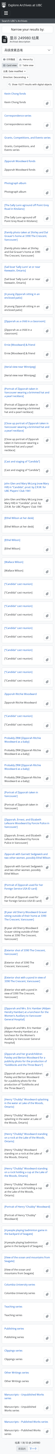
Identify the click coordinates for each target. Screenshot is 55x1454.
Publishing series (14, 1328)
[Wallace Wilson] (13, 562)
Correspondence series (17, 115)
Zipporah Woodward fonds (19, 161)
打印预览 (10, 59)
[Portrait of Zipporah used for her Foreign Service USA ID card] (23, 886)
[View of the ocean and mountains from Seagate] (27, 1259)
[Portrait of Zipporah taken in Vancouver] (21, 794)
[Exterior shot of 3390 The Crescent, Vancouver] (25, 952)
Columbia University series (19, 1284)
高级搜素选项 (13, 50)
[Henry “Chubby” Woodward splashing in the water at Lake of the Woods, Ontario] (26, 1103)
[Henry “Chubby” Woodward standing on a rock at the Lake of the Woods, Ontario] (26, 1137)
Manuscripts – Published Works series (26, 1421)
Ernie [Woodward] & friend (19, 344)
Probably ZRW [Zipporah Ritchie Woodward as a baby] (22, 739)
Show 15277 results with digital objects (31, 84)
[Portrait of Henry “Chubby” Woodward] (27, 1206)
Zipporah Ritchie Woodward (20, 694)
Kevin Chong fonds (15, 93)
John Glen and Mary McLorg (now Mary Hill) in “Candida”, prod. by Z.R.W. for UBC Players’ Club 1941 (26, 487)
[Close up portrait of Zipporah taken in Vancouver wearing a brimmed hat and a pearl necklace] (26, 427)
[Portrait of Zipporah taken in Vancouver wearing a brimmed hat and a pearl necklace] (26, 392)
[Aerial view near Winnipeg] (20, 366)
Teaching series (13, 1306)
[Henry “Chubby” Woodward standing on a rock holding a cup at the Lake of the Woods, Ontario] (26, 1172)
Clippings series (13, 1350)
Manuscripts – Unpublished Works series (24, 1396)
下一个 (33, 1448)
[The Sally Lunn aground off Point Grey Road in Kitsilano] (26, 207)
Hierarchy (27, 59)
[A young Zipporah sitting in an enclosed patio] (22, 295)
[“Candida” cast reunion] (18, 584)
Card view (11, 65)
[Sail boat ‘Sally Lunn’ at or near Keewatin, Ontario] (22, 268)
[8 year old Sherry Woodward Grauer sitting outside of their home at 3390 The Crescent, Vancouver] (25, 915)
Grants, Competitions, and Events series (27, 137)
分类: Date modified (13, 71)
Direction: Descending (14, 77)
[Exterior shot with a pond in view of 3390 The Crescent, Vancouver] (25, 979)
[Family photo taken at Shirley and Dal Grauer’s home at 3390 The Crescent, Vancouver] (26, 236)
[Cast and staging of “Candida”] (22, 461)
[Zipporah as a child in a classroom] (24, 321)
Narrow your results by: (27, 29)
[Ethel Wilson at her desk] (19, 518)
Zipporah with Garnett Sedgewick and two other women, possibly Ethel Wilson (27, 855)
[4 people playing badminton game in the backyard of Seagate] (25, 1232)
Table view (27, 65)
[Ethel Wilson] (12, 540)
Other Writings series (16, 1372)
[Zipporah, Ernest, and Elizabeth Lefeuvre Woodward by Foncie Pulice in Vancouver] (26, 823)
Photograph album (15, 183)
